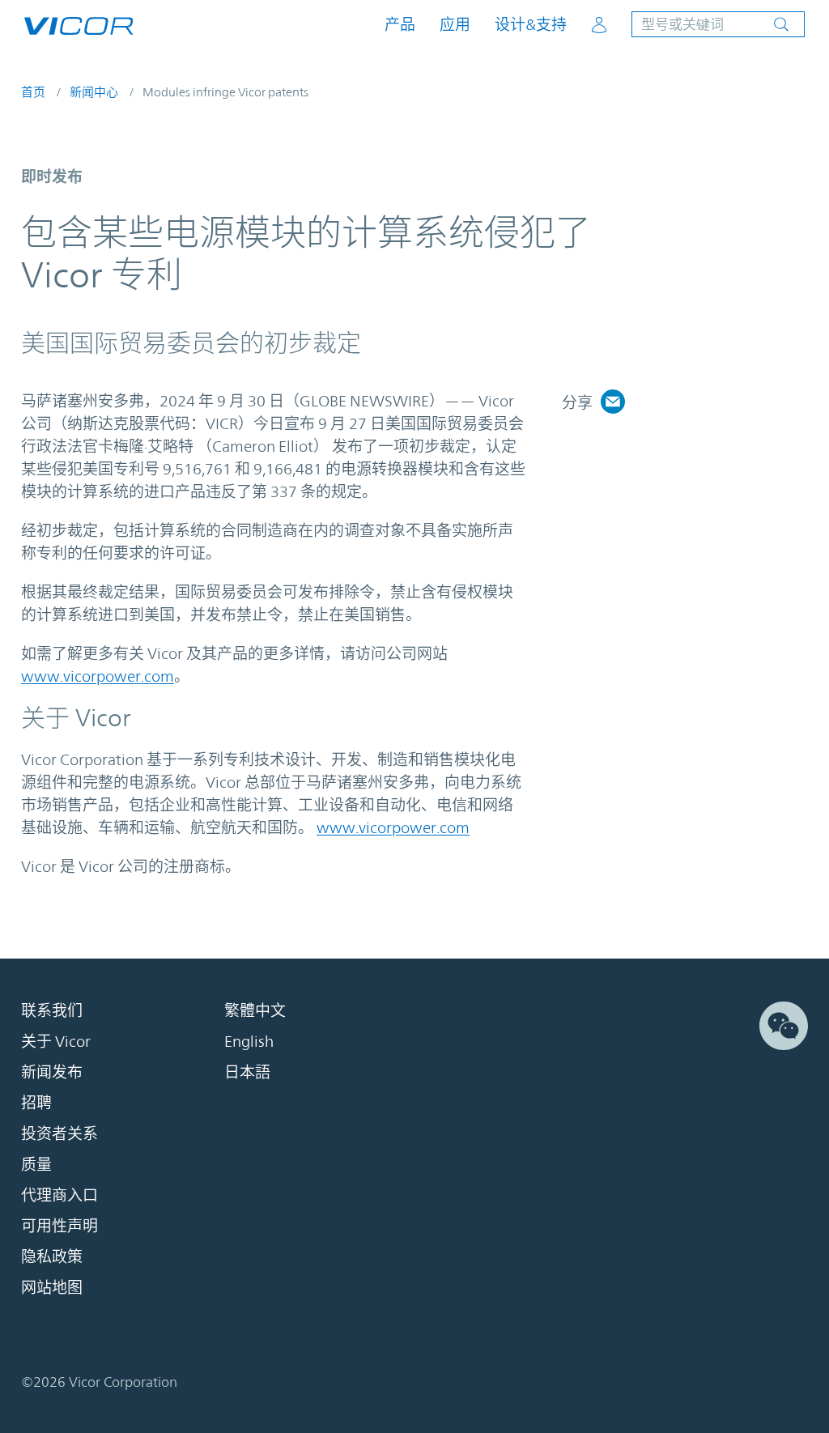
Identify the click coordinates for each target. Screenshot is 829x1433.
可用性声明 (59, 1226)
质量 (36, 1164)
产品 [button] (400, 24)
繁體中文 (255, 1010)
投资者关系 (59, 1133)
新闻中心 (94, 92)
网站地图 (52, 1287)
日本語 (247, 1072)
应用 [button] (455, 24)
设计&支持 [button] (531, 24)
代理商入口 (59, 1195)
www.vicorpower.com (97, 676)
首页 (33, 92)
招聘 (36, 1103)
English (249, 1041)
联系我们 (52, 1010)
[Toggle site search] (718, 24)
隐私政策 (52, 1256)
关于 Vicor (56, 1041)
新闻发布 (52, 1072)
